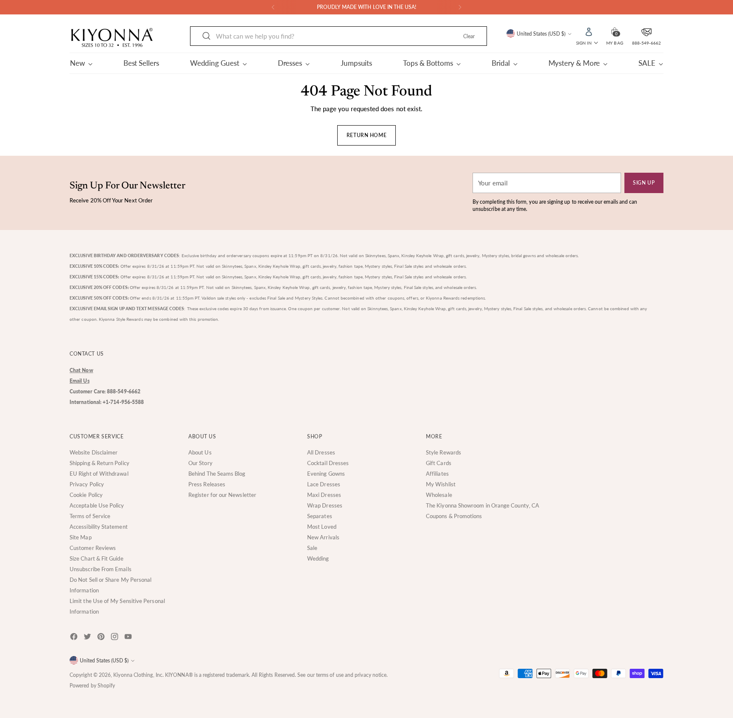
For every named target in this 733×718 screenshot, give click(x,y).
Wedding (318, 558)
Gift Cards (438, 463)
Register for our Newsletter (222, 494)
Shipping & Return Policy (99, 463)
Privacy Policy (87, 484)
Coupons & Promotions (454, 516)
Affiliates (437, 473)
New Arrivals (323, 537)
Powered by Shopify (92, 685)
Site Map (81, 537)
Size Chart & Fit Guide (96, 558)
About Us (200, 452)
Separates (319, 516)
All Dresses (321, 452)
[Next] (459, 7)
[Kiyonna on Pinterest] (102, 638)
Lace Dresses (323, 484)
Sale (312, 547)
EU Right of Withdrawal (99, 473)
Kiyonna (122, 675)
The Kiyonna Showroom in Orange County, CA (482, 505)
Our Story (200, 463)
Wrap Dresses (324, 505)
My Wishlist (441, 484)
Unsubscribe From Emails (100, 569)
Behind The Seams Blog (217, 473)
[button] (614, 31)
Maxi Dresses (324, 494)
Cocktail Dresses (328, 463)
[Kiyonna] (112, 37)
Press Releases (206, 484)
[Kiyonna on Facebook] (75, 638)
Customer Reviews (93, 547)
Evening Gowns (326, 473)
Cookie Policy (86, 494)
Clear (469, 36)
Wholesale (439, 494)
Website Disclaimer (94, 452)
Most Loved (321, 526)
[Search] (206, 36)
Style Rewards (443, 452)
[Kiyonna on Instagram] (115, 638)
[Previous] (273, 7)
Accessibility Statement (99, 526)
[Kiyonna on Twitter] (88, 638)
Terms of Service (90, 516)
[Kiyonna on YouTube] (129, 638)
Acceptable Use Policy (97, 505)
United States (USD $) (541, 33)
